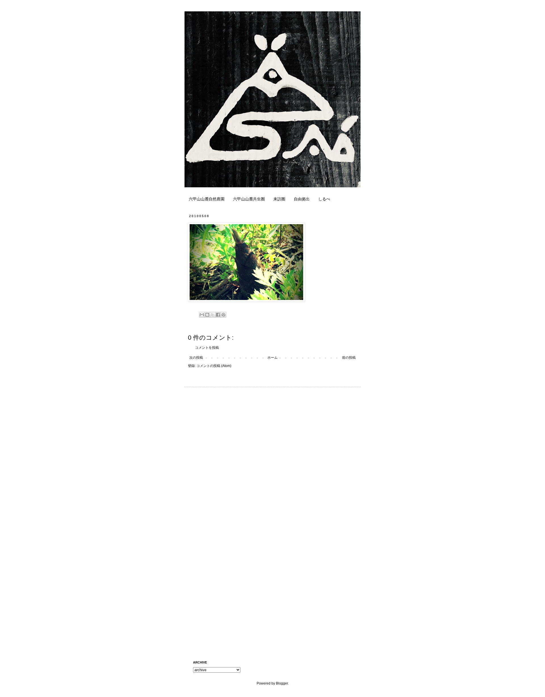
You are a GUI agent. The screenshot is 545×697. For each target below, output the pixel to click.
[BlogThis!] (207, 315)
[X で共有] (212, 315)
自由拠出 (302, 199)
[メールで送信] (202, 315)
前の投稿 (349, 358)
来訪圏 (279, 199)
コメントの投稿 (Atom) (213, 366)
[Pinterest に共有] (223, 315)
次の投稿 (196, 358)
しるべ (324, 199)
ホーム (272, 358)
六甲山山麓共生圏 (249, 199)
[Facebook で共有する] (218, 315)
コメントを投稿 (207, 348)
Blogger (282, 683)
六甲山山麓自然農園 (207, 199)
